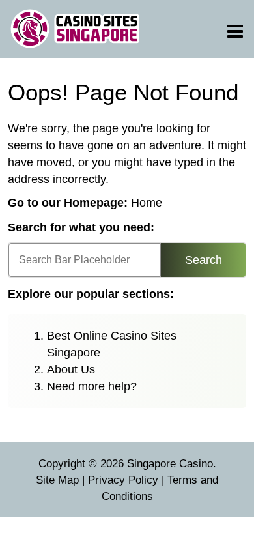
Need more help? (92, 386)
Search (203, 260)
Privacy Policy (123, 480)
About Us (71, 369)
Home (146, 202)
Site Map (57, 480)
